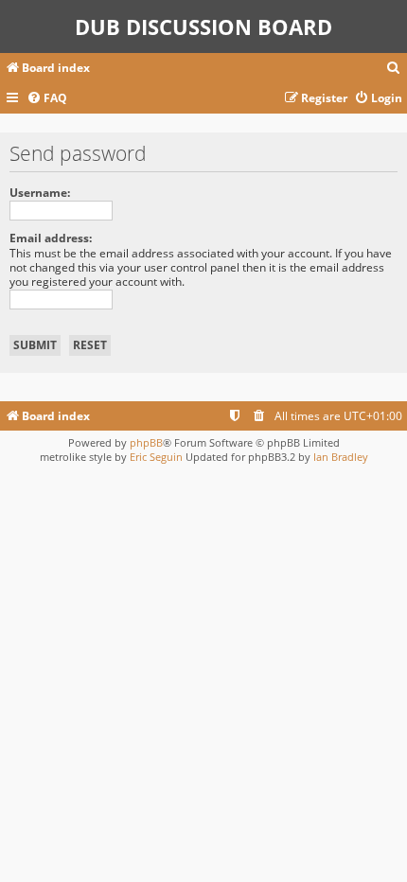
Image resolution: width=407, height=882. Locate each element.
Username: (39, 193)
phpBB (146, 442)
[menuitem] (393, 68)
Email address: (50, 238)
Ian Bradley (340, 457)
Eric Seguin (156, 457)
